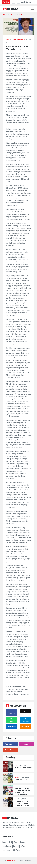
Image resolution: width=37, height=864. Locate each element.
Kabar (4, 842)
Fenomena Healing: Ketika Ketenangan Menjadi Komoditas (22, 803)
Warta (16, 786)
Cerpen (17, 777)
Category (13, 15)
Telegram (25, 721)
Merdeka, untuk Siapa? (23, 768)
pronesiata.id (12, 860)
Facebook (11, 714)
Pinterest (26, 726)
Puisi (15, 842)
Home (5, 15)
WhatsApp (11, 721)
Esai (20, 15)
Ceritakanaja (6, 846)
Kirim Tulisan (17, 850)
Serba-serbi (6, 850)
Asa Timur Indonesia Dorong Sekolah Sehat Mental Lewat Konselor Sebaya (23, 791)
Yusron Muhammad (18, 40)
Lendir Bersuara (26, 2)
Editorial (16, 846)
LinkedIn (12, 726)
